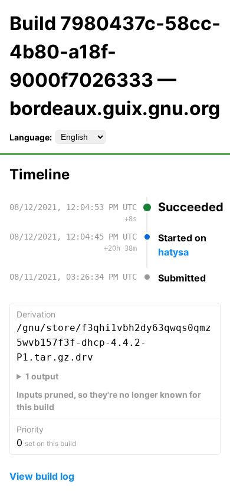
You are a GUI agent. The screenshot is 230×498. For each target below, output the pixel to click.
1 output (41, 376)
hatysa (173, 252)
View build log (41, 476)
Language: (30, 137)
